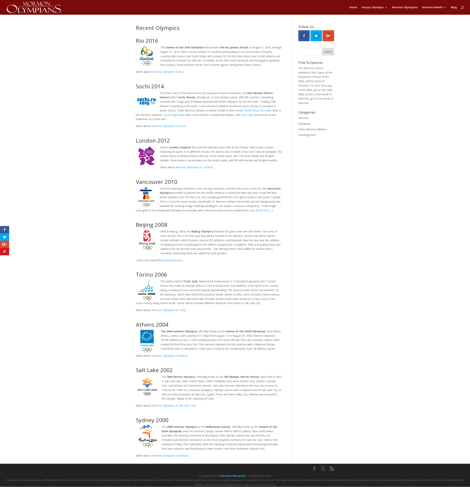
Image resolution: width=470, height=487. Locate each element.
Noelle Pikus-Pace (255, 110)
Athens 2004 (152, 324)
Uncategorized (307, 135)
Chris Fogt (247, 115)
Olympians (304, 123)
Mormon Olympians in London (194, 167)
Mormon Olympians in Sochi (168, 126)
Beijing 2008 (151, 224)
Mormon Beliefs (432, 7)
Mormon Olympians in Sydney (169, 455)
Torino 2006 (151, 274)
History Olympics (373, 7)
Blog (454, 7)
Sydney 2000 (152, 420)
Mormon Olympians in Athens (169, 355)
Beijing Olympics (172, 260)
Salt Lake (147, 370)
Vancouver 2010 (156, 181)
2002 (166, 370)
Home (353, 7)
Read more (263, 210)
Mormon (303, 118)
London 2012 (153, 140)
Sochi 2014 (150, 86)
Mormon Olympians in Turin (168, 310)
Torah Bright (170, 115)
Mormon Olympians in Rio (166, 71)
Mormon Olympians (404, 7)
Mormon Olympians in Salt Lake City (173, 405)
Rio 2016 (147, 40)
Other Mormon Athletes (312, 129)
